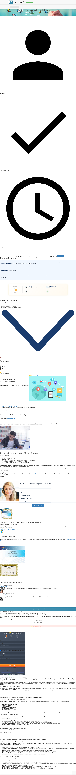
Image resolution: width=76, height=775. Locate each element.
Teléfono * (2, 647)
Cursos (7, 6)
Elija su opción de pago (4, 655)
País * (1, 651)
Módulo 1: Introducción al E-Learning (8, 402)
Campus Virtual (37, 473)
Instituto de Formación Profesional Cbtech (11, 529)
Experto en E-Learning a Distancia (5, 586)
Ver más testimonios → (4, 606)
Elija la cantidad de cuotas (5, 658)
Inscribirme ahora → (28, 15)
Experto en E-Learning (14, 6)
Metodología (28, 6)
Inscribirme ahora (60, 255)
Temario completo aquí (11, 418)
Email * (1, 643)
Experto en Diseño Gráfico (4, 594)
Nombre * (1, 640)
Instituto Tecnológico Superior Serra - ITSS (11, 532)
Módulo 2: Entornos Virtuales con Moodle (9, 406)
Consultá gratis (67, 255)
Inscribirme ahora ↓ (38, 505)
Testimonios (34, 6)
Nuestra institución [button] (40, 6)
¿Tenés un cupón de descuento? (8, 670)
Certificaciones (22, 6)
